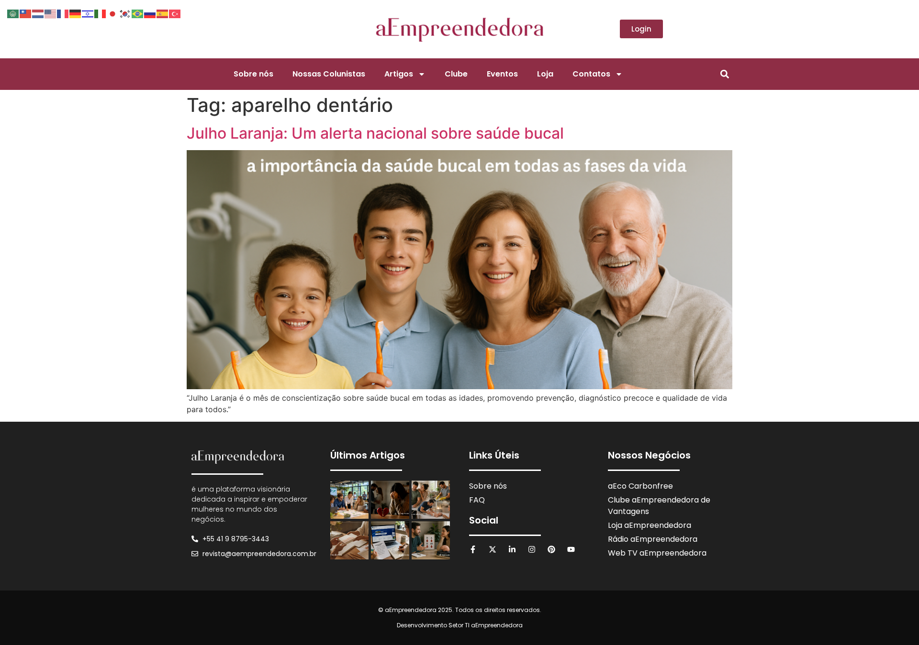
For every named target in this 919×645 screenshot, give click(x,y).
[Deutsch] (75, 13)
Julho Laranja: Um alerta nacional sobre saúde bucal (375, 133)
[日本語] (113, 13)
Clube (456, 73)
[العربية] (13, 13)
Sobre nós (253, 73)
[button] (724, 74)
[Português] (138, 13)
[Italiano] (100, 13)
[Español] (163, 13)
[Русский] (150, 13)
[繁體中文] (26, 13)
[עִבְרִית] (88, 13)
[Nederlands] (38, 13)
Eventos (502, 73)
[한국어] (125, 13)
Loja (545, 73)
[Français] (63, 13)
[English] (51, 13)
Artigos (398, 73)
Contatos (591, 73)
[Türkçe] (175, 13)
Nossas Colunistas (328, 73)
